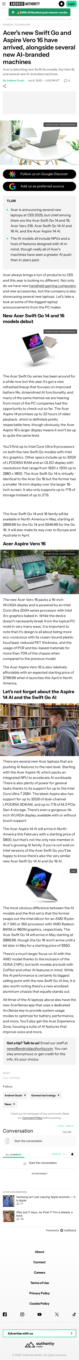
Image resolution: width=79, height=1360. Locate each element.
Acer (5, 1077)
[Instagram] (22, 1314)
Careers (39, 1272)
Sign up (69, 1126)
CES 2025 (14, 1077)
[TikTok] (74, 1314)
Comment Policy (32, 1118)
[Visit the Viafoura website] (68, 1230)
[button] (39, 4)
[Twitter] (57, 1314)
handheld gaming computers (52, 286)
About (39, 1252)
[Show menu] (4, 4)
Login (71, 4)
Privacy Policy (39, 1293)
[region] (39, 1179)
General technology (16, 24)
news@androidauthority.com (30, 1049)
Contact (39, 1262)
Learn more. (67, 19)
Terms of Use (39, 1283)
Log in (60, 1126)
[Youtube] (39, 1314)
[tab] (13, 1154)
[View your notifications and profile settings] (72, 1154)
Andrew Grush (15, 80)
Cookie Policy (39, 1303)
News (6, 1073)
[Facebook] (5, 1314)
